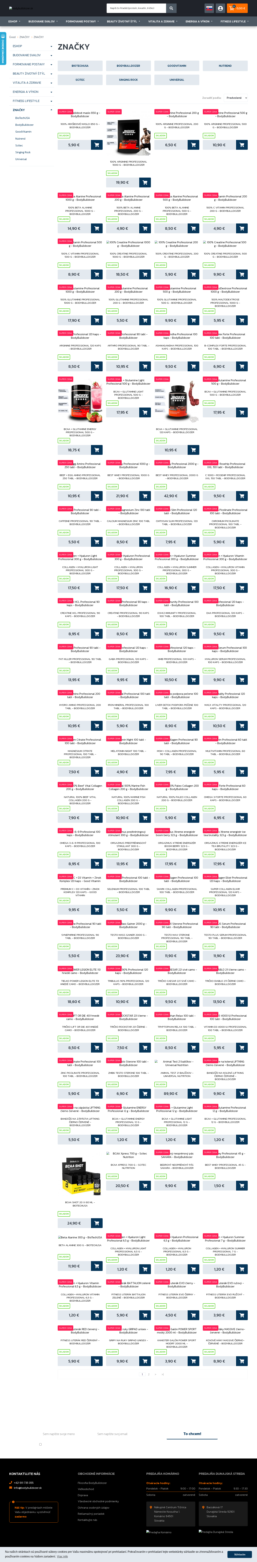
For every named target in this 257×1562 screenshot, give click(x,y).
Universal (21, 159)
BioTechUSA (22, 118)
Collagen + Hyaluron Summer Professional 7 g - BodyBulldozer (225, 1251)
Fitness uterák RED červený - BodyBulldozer (80, 1342)
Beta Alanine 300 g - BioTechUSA (80, 1245)
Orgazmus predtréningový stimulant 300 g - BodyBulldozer (128, 846)
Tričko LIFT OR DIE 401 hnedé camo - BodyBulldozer (80, 1028)
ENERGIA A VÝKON (197, 21)
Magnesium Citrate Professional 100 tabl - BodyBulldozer (80, 754)
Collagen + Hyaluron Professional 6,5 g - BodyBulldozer (177, 1251)
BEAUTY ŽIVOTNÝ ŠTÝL (122, 21)
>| (163, 1374)
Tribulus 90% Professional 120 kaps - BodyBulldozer (128, 982)
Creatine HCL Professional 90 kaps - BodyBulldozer (80, 614)
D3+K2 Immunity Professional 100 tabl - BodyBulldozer (177, 614)
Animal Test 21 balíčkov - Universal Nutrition (176, 1074)
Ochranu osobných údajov (75, 1444)
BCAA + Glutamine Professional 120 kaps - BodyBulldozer (177, 430)
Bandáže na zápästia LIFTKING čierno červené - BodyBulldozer (80, 1122)
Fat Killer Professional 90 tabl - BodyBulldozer (80, 660)
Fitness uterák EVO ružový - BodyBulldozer (225, 1296)
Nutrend (20, 138)
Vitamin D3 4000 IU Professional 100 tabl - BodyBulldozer (225, 1028)
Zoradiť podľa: (211, 97)
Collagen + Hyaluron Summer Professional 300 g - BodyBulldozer (177, 570)
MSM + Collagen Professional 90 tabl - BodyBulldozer (177, 752)
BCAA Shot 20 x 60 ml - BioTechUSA (80, 1204)
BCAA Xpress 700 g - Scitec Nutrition (128, 1166)
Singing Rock (23, 152)
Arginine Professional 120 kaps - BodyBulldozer (80, 347)
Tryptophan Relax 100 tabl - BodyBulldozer (177, 1028)
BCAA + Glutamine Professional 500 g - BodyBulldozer (225, 393)
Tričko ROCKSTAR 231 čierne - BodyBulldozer (128, 1028)
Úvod (12, 37)
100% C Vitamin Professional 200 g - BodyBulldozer (225, 209)
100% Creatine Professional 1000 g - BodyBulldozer (128, 255)
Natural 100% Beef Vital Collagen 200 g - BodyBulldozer (80, 800)
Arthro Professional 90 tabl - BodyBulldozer (128, 347)
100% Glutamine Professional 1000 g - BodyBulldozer (80, 301)
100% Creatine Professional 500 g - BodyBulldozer (225, 255)
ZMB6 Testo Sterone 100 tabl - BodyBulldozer (128, 1074)
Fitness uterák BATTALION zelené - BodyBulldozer (128, 1296)
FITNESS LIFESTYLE (233, 21)
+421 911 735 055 (24, 1483)
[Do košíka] (96, 145)
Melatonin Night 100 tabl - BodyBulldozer (128, 752)
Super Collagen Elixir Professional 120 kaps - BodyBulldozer (225, 892)
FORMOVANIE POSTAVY (81, 21)
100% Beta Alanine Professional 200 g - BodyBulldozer (128, 211)
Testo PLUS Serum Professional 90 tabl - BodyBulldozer (225, 936)
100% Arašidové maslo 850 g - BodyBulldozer (80, 125)
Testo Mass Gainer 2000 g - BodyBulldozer (128, 936)
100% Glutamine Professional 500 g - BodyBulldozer (177, 301)
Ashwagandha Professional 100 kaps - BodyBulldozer (176, 347)
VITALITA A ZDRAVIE (161, 21)
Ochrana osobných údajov (93, 1507)
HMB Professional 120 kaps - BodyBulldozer (177, 660)
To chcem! (192, 1434)
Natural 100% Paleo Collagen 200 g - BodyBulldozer (177, 798)
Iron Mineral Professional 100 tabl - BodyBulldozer (128, 706)
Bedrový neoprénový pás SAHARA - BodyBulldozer (177, 1166)
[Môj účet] (209, 8)
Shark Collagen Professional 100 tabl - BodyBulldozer (177, 890)
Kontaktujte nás (87, 1520)
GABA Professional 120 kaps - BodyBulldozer (128, 660)
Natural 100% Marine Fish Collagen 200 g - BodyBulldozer (128, 800)
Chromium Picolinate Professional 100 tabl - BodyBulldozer (225, 524)
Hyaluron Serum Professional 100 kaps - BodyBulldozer (225, 660)
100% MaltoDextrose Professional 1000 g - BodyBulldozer (225, 303)
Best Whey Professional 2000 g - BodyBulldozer (177, 477)
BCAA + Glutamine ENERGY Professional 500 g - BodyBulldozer (80, 432)
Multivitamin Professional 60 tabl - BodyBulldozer (225, 752)
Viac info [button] (62, 1556)
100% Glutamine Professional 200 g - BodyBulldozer (128, 301)
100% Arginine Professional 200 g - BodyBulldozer (177, 125)
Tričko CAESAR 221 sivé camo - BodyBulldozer (177, 982)
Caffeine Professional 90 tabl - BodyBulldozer (80, 522)
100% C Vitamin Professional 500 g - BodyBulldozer (80, 255)
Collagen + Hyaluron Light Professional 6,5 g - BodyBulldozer (128, 1251)
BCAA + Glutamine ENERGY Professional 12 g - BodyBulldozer (128, 1122)
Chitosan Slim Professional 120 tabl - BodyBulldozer (177, 522)
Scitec (19, 145)
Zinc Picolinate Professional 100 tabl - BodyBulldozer (80, 1074)
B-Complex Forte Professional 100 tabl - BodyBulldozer (225, 347)
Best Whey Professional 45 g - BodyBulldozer (225, 1166)
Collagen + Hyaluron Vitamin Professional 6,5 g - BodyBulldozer (80, 1297)
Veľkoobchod (86, 1489)
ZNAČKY (24, 37)
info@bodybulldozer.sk (28, 1488)
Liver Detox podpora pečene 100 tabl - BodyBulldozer (176, 706)
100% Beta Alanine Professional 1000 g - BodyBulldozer (80, 211)
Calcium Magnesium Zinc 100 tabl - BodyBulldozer (128, 522)
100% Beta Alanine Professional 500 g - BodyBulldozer (177, 211)
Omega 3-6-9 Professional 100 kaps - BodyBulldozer (80, 844)
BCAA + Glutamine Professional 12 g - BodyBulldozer (225, 1120)
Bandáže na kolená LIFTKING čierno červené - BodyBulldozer (225, 1076)
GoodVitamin (23, 131)
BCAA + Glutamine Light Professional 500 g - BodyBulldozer (128, 395)
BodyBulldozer (24, 125)
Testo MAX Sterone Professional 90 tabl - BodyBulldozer (176, 938)
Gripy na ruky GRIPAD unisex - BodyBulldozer (128, 1342)
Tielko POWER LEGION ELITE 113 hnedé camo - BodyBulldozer (80, 982)
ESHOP (12, 21)
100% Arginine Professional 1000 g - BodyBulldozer (128, 163)
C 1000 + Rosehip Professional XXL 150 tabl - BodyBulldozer (225, 477)
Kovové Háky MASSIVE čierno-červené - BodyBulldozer (225, 1342)
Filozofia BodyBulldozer (92, 1483)
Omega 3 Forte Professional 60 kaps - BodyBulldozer (225, 798)
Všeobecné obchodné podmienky (98, 1501)
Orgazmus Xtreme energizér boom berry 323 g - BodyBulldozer (177, 846)
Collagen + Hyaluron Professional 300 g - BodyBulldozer (128, 570)
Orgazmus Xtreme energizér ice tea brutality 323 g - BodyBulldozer (225, 846)
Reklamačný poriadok (91, 1514)
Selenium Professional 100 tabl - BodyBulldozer (128, 890)
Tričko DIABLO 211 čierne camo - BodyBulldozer (225, 982)
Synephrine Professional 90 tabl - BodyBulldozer (80, 936)
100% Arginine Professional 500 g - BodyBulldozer (225, 125)
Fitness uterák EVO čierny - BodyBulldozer (177, 1296)
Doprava (83, 1495)
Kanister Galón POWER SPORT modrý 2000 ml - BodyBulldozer (177, 1343)
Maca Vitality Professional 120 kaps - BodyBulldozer (225, 706)
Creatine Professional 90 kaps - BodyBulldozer (128, 614)
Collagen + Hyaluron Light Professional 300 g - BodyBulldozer (80, 570)
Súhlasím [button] (239, 1554)
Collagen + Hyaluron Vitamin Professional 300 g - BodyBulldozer (225, 570)
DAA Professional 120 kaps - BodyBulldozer (225, 614)
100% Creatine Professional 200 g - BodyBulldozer (176, 255)
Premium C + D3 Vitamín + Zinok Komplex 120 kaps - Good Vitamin (80, 892)
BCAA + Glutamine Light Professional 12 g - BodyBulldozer (177, 1122)
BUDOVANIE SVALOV (41, 21)
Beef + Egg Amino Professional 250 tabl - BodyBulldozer (80, 477)
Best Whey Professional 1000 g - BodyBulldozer (128, 477)
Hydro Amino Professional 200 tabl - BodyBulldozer (80, 706)
